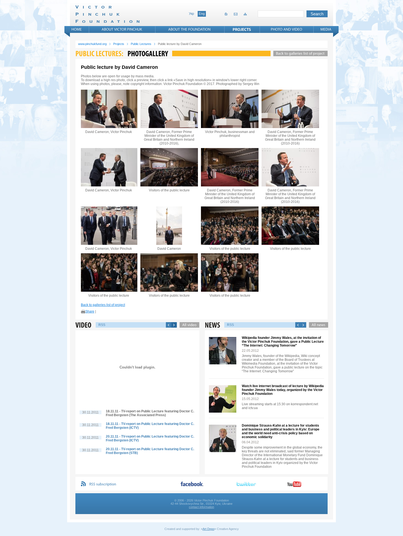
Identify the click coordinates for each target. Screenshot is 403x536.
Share (89, 311)
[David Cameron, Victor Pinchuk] (108, 109)
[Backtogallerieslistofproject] (299, 53)
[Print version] (83, 312)
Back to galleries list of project (103, 305)
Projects (118, 44)
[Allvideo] (188, 325)
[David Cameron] (169, 225)
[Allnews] (317, 325)
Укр (191, 14)
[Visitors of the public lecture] (169, 167)
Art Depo (208, 529)
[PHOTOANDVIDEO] (286, 29)
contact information (201, 507)
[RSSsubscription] (102, 484)
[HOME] (77, 29)
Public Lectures (141, 44)
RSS (101, 325)
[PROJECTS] (242, 29)
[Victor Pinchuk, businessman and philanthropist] (230, 109)
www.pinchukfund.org (92, 44)
